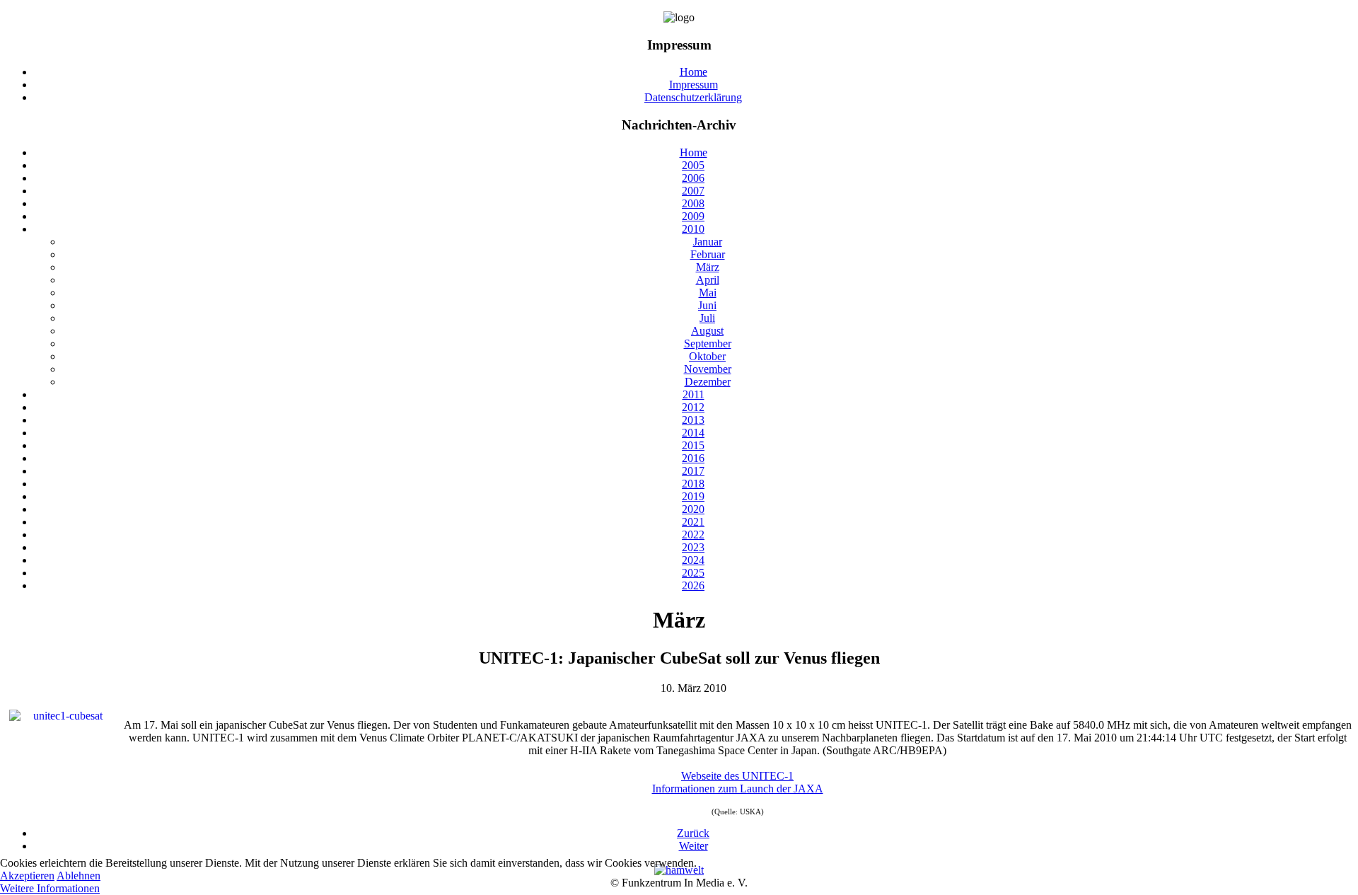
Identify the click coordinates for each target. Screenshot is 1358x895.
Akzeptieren (27, 876)
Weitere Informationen (50, 888)
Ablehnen (78, 876)
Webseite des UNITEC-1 (737, 776)
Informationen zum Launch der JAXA (737, 789)
